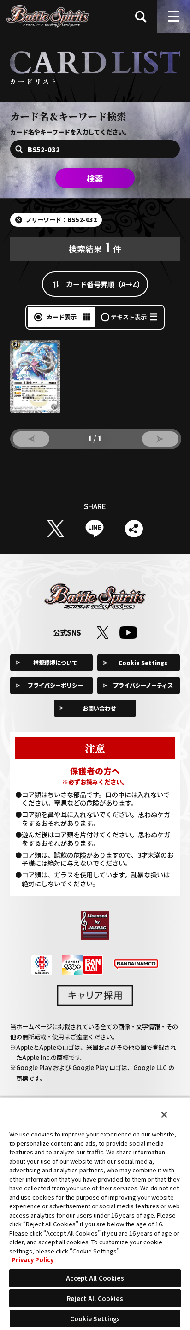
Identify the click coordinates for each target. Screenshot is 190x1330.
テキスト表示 (129, 316)
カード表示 (62, 316)
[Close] (164, 1115)
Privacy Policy (32, 1259)
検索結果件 (95, 246)
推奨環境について (55, 662)
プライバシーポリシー (55, 685)
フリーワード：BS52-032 (61, 219)
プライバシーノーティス (143, 685)
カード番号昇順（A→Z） (105, 284)
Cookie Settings (143, 662)
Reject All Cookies (95, 1298)
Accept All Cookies (95, 1278)
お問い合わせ (99, 708)
